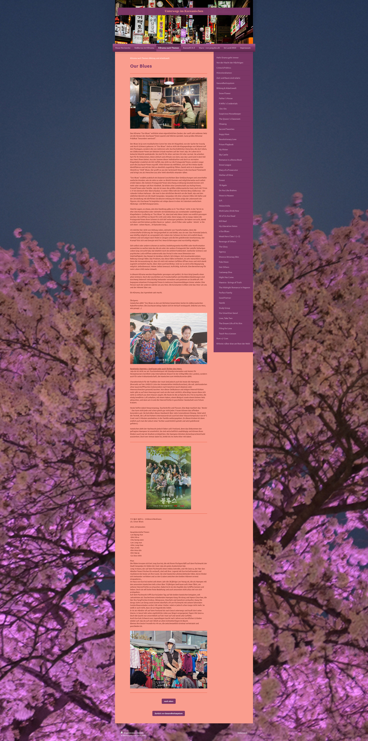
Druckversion (129, 732)
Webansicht (242, 732)
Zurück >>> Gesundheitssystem (169, 713)
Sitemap (139, 732)
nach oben (168, 701)
